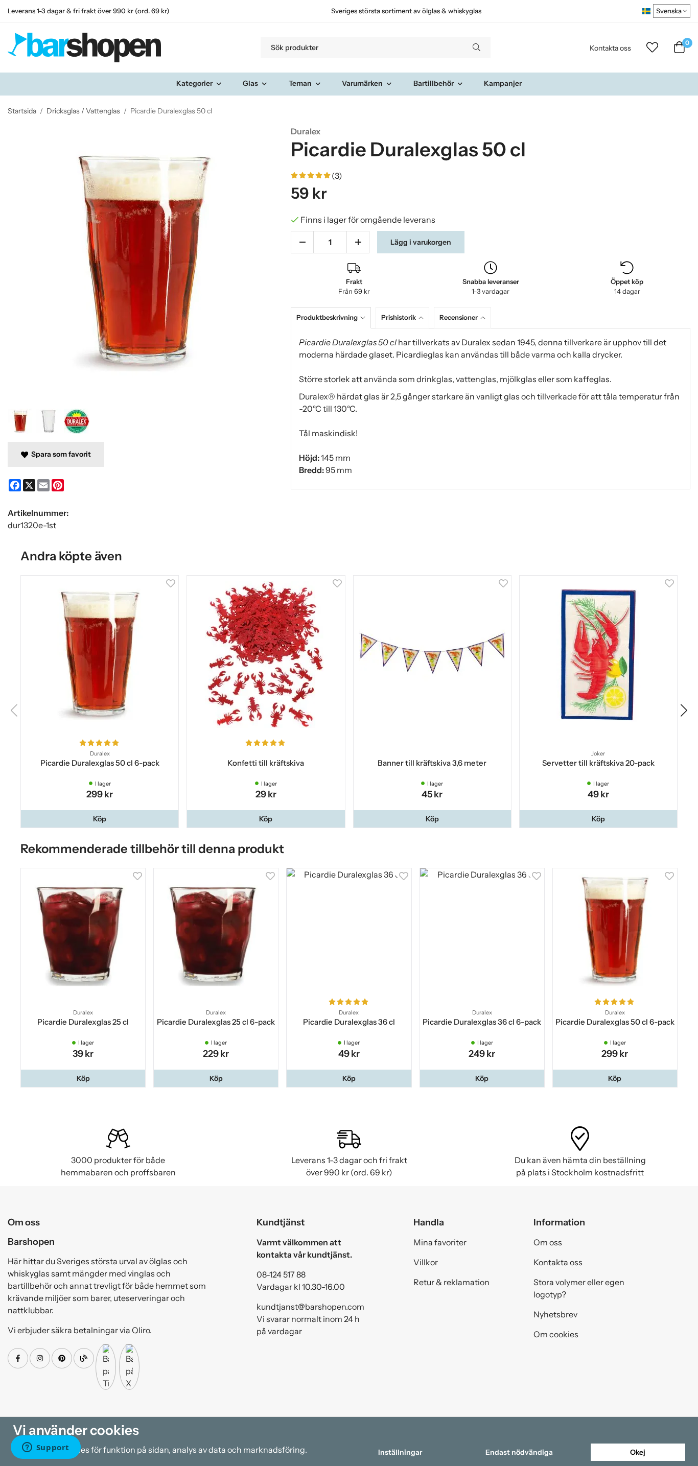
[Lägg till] (357, 242)
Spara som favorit (59, 454)
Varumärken (362, 83)
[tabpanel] (490, 408)
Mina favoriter (440, 1242)
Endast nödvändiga (519, 1452)
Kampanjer (503, 83)
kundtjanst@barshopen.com (310, 1307)
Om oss (547, 1242)
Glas (250, 83)
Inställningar (400, 1452)
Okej (637, 1452)
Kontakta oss (610, 48)
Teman (300, 83)
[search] (476, 47)
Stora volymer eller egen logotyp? (578, 1288)
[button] (99, 818)
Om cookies (555, 1334)
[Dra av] (302, 242)
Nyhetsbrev (555, 1314)
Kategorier (194, 83)
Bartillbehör (433, 83)
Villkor (425, 1262)
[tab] (333, 317)
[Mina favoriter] (652, 47)
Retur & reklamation (451, 1282)
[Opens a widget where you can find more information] (45, 1448)
